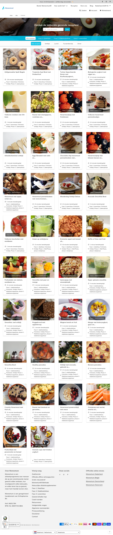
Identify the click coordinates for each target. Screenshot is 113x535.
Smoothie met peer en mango (40, 281)
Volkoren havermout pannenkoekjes (95, 115)
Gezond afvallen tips (39, 496)
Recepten (74, 6)
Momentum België (92, 477)
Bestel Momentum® (44, 6)
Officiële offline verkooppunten (43, 477)
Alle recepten (36, 44)
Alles (17, 15)
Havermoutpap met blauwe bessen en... (95, 156)
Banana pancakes (94, 365)
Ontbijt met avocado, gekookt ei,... (68, 366)
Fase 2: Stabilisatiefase (62, 38)
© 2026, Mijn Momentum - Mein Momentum (29, 525)
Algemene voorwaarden (40, 508)
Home (11, 15)
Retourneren (36, 502)
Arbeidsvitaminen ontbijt (14, 155)
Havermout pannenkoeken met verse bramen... (42, 197)
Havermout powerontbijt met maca (69, 408)
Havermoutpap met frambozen (67, 115)
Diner (79, 44)
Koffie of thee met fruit (96, 239)
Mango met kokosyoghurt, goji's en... (98, 323)
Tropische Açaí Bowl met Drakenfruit (41, 73)
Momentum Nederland (94, 474)
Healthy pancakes (39, 365)
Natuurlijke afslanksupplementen (44, 485)
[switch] (5, 527)
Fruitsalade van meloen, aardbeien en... (14, 281)
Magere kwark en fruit (68, 322)
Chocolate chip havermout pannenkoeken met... (70, 156)
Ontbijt (47, 44)
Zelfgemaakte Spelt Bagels (15, 72)
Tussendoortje (68, 44)
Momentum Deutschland (95, 481)
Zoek (67, 29)
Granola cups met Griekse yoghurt (42, 450)
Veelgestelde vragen (39, 505)
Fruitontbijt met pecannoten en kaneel (13, 450)
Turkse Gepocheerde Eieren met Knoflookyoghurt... (68, 74)
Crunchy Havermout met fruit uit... (14, 408)
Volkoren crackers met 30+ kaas (15, 115)
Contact (35, 516)
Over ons (83, 6)
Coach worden (37, 499)
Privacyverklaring (38, 511)
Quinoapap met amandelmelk (66, 281)
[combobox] (44, 532)
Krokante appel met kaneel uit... (70, 240)
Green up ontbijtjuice (40, 239)
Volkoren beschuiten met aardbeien (14, 240)
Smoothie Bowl (10, 365)
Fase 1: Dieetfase (44, 38)
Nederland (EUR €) (102, 6)
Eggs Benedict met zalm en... (41, 156)
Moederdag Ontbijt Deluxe (70, 196)
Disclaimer (36, 513)
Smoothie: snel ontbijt (13, 322)
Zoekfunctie (36, 474)
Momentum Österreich (94, 485)
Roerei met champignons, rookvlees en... (41, 115)
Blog (91, 6)
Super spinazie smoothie (97, 280)
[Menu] (8, 516)
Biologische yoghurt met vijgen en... (97, 73)
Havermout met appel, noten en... (13, 197)
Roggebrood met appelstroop (38, 323)
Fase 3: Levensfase (80, 38)
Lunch (56, 44)
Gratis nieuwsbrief (38, 479)
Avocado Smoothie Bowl (97, 196)
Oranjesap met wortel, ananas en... (96, 408)
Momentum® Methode (40, 482)
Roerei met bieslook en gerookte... (41, 408)
